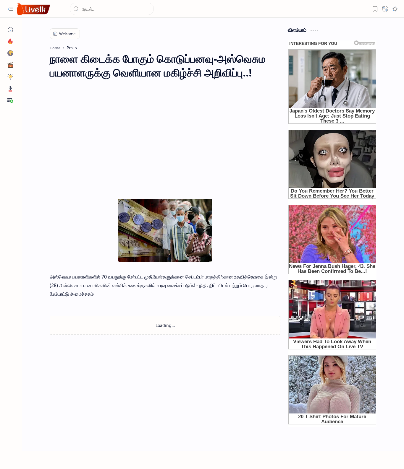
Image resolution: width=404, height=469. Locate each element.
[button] (10, 8)
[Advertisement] (165, 133)
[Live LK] (33, 9)
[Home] (10, 29)
